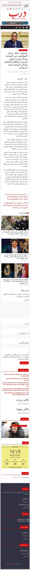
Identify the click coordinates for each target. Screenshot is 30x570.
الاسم (26, 324)
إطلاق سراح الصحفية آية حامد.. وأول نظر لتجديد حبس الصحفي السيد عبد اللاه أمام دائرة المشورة (15, 281)
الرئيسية (25, 50)
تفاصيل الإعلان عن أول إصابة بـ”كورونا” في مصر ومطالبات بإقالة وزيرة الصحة (15, 232)
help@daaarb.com (22, 521)
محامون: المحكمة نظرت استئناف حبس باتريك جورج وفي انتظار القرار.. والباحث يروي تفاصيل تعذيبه (16, 256)
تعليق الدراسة (13, 71)
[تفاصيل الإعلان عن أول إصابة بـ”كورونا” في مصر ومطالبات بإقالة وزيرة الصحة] (15, 217)
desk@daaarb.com (22, 519)
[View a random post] (16, 27)
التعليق (26, 300)
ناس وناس (15, 426)
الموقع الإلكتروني (23, 343)
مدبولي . (21, 73)
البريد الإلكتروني (23, 333)
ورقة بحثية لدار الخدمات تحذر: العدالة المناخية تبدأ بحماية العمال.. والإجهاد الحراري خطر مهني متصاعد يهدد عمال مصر (15, 384)
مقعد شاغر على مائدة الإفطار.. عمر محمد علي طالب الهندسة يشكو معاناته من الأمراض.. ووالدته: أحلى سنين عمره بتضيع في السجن (14, 431)
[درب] (27, 27)
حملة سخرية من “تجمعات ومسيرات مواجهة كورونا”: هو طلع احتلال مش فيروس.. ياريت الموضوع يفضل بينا (16, 196)
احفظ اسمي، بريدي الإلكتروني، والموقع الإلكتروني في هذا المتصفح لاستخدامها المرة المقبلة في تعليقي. (15, 357)
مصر (20, 50)
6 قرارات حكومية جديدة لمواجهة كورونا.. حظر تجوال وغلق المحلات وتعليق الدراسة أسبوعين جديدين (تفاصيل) (15, 205)
